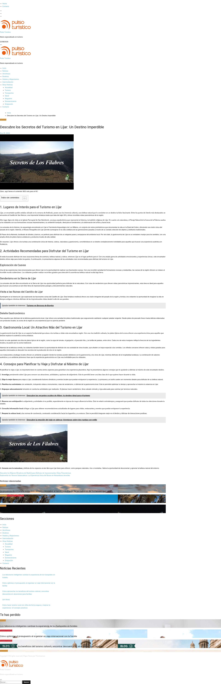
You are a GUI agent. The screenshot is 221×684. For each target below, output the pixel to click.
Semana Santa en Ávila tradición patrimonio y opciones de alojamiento (34, 511)
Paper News (27, 656)
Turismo (8, 90)
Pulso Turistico (5, 32)
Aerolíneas (6, 74)
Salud (7, 96)
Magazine (8, 98)
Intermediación (7, 82)
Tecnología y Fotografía (15, 496)
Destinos (5, 76)
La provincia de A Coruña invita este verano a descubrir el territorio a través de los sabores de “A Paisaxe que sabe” (56, 491)
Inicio (4, 68)
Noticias (5, 71)
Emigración (9, 104)
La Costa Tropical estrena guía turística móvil (22, 501)
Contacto (5, 6)
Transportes (9, 93)
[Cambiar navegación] (1, 44)
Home (4, 3)
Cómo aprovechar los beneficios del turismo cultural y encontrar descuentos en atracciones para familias (51, 646)
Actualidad (8, 87)
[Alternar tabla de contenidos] (23, 198)
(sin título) (6, 599)
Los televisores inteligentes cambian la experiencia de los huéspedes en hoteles (38, 626)
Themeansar (40, 656)
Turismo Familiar (6, 630)
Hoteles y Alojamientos (10, 79)
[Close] (1, 679)
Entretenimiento (10, 101)
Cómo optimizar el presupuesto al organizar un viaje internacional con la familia (38, 636)
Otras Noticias (7, 85)
